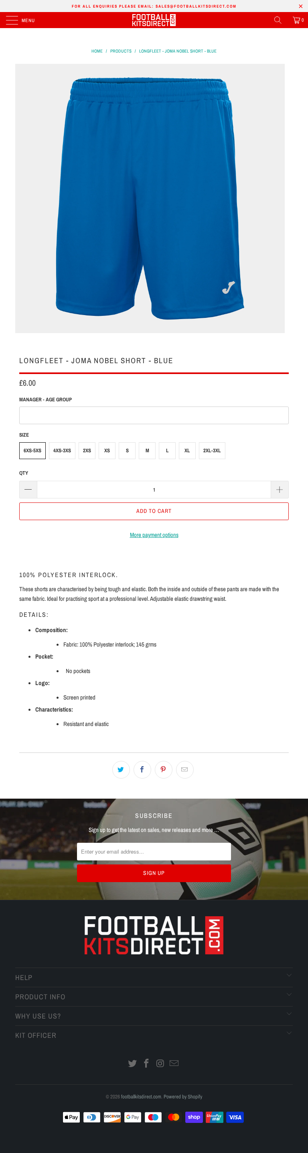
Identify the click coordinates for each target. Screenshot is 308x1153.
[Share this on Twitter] (121, 770)
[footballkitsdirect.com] (154, 20)
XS (107, 450)
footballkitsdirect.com (141, 1096)
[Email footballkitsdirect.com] (174, 1064)
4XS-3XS (62, 450)
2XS (87, 450)
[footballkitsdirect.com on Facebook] (147, 1064)
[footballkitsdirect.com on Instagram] (161, 1064)
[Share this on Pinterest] (163, 770)
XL (187, 450)
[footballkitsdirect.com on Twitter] (133, 1064)
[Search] (281, 20)
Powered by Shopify (183, 1096)
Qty (23, 473)
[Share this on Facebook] (142, 770)
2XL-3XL (212, 450)
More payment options (154, 535)
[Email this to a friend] (185, 770)
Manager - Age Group (45, 399)
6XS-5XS (32, 450)
